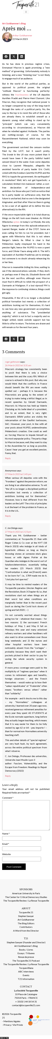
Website (6, 854)
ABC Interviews (26, 971)
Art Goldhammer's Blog (14, 23)
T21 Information (26, 979)
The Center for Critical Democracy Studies (26, 897)
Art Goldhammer (26, 919)
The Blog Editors (26, 923)
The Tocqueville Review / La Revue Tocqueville (26, 900)
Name (6, 833)
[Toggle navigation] (26, 12)
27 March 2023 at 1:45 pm (18, 474)
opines (16, 221)
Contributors (25, 927)
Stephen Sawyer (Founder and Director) (26, 942)
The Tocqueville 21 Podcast (26, 960)
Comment (7, 797)
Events (26, 975)
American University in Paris (26, 893)
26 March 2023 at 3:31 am (18, 365)
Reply (8, 458)
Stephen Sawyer (26, 916)
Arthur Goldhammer (22, 35)
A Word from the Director (26, 930)
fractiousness (22, 94)
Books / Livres (26, 949)
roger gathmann (12, 361)
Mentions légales (11, 1021)
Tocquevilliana (26, 968)
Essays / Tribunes (26, 953)
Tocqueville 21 (26, 912)
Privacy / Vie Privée (13, 1024)
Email (5, 843)
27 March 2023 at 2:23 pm (18, 531)
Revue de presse (26, 957)
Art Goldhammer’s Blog (26, 946)
